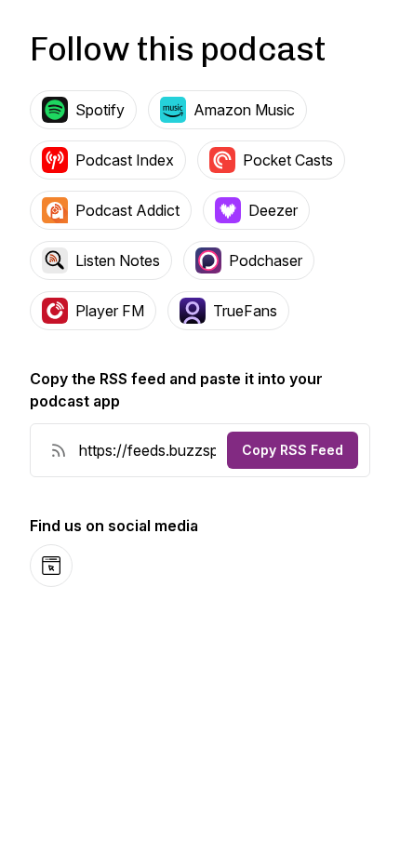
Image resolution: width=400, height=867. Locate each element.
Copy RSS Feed (292, 450)
